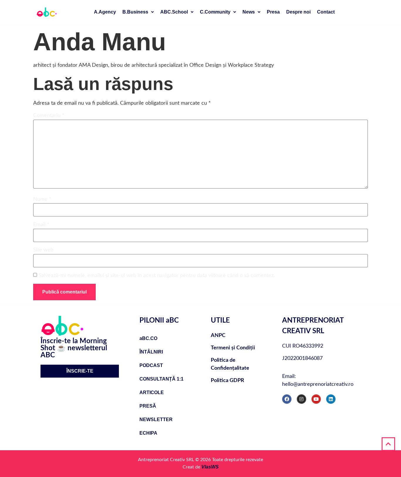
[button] (138, 12)
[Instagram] (301, 399)
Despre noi (298, 11)
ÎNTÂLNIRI (151, 351)
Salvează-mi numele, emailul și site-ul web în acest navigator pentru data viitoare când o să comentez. (156, 275)
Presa (273, 11)
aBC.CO (148, 338)
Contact (326, 11)
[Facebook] (287, 399)
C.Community (215, 11)
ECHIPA (148, 433)
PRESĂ (147, 405)
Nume (42, 199)
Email (41, 224)
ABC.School (174, 11)
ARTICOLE (151, 392)
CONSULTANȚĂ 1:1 (161, 378)
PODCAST (151, 365)
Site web (43, 250)
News (248, 11)
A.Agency (105, 11)
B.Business (135, 11)
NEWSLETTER (156, 419)
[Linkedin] (331, 399)
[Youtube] (316, 399)
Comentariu (48, 115)
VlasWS (210, 466)
